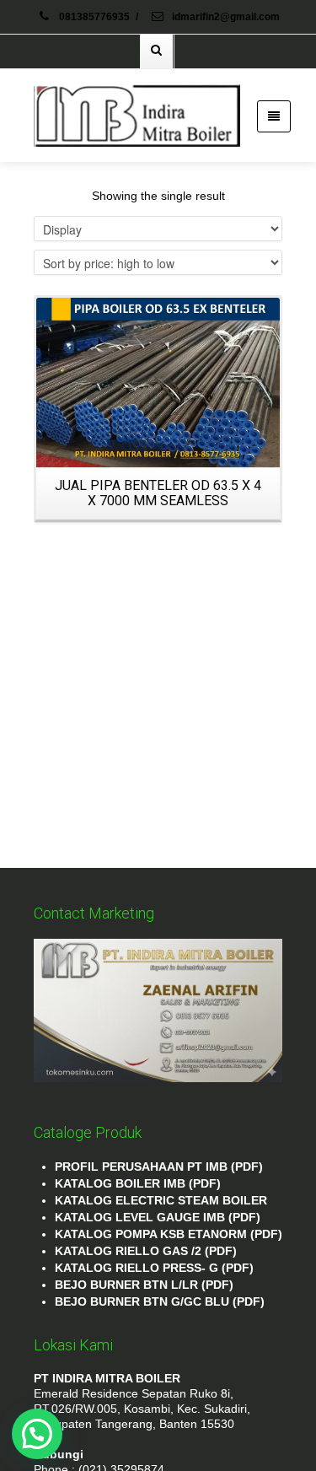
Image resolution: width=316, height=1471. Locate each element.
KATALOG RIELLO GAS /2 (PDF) (146, 1251)
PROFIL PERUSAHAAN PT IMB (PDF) (159, 1166)
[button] (37, 1434)
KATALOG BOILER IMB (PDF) (138, 1183)
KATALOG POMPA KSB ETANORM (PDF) (168, 1234)
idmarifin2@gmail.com (224, 17)
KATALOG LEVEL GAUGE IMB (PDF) (157, 1217)
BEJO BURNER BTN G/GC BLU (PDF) (160, 1301)
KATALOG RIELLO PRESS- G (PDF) (154, 1267)
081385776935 (94, 17)
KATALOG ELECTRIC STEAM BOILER (161, 1200)
